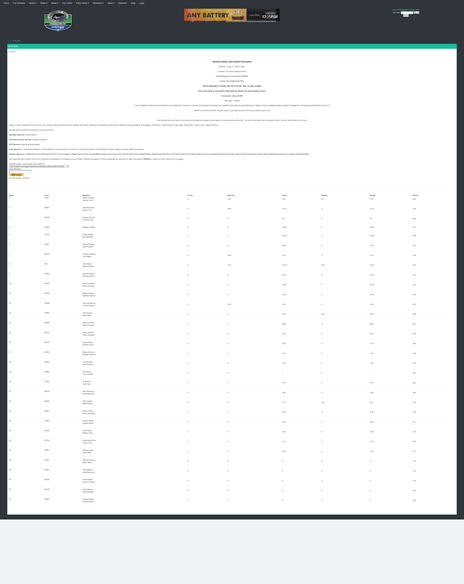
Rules (43, 3)
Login (141, 3)
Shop (133, 3)
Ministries (97, 3)
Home (6, 3)
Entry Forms (82, 3)
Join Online (67, 3)
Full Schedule (19, 3)
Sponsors (122, 3)
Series (32, 3)
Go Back (12, 52)
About (110, 3)
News (54, 3)
